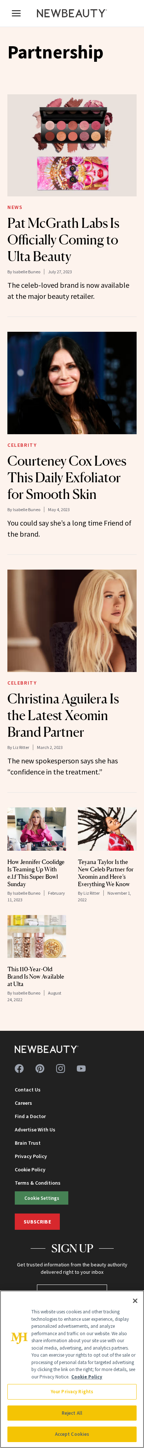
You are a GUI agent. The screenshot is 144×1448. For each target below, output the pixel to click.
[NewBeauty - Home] (72, 13)
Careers (23, 1103)
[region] (72, 1369)
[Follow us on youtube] (81, 1068)
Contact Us (28, 1089)
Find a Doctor (30, 1116)
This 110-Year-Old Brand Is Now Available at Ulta (35, 976)
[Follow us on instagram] (60, 1068)
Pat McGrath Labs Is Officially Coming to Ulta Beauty (63, 239)
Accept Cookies (72, 1434)
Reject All (72, 1413)
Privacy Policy (31, 1156)
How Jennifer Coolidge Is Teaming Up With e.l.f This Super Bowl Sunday (36, 873)
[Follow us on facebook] (19, 1068)
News (15, 207)
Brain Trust (28, 1143)
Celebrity (22, 445)
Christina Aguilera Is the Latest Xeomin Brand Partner (63, 715)
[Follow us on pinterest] (39, 1068)
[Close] (135, 1301)
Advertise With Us (35, 1129)
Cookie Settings (41, 1198)
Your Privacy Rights (72, 1391)
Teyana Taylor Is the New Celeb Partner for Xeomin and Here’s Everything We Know (106, 873)
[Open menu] (16, 13)
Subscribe (37, 1221)
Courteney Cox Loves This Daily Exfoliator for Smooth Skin (66, 477)
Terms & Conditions (38, 1182)
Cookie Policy (30, 1169)
